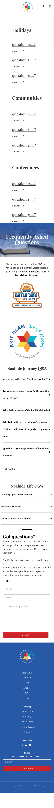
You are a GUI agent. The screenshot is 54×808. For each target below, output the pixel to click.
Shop (27, 682)
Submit (26, 635)
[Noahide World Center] (27, 7)
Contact (27, 698)
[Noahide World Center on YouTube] (7, 581)
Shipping (27, 716)
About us (27, 677)
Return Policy (27, 711)
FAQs (27, 693)
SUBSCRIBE (27, 768)
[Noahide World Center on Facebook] (4, 581)
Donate (27, 732)
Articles (27, 688)
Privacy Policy (27, 721)
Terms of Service (27, 727)
